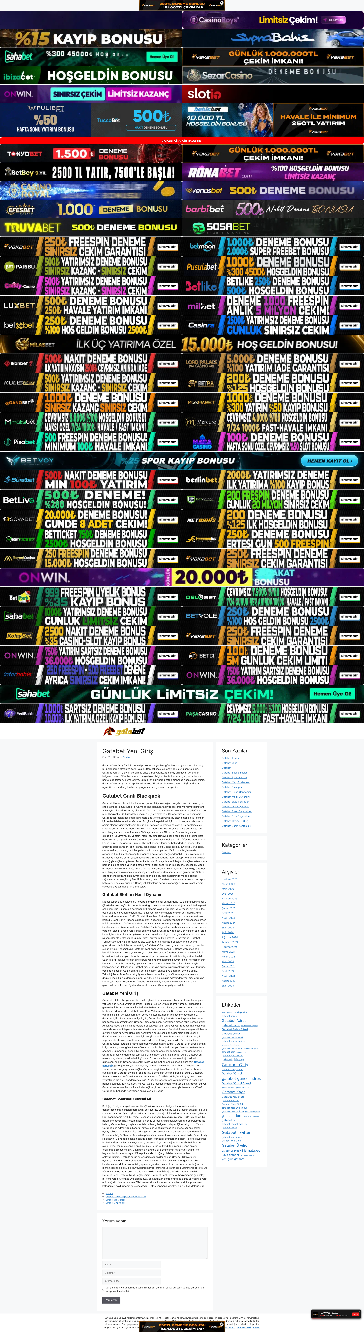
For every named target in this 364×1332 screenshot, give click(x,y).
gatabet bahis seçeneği (249, 1026)
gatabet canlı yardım (251, 1049)
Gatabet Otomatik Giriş (235, 821)
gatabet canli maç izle (233, 1041)
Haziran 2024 (229, 947)
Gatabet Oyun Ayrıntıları (235, 806)
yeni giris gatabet (233, 1159)
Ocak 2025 (228, 913)
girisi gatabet (250, 1150)
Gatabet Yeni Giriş (137, 1196)
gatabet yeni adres (232, 1137)
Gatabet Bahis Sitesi (235, 1029)
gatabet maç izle (230, 1100)
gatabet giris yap (233, 1059)
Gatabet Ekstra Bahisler (235, 801)
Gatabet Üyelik (234, 1145)
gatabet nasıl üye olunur (234, 1107)
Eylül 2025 (228, 893)
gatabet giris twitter (232, 1055)
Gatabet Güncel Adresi (236, 1083)
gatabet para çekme (252, 1112)
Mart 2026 (228, 888)
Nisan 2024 (228, 956)
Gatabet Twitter (236, 1132)
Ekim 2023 (228, 985)
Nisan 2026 (228, 884)
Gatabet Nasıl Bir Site (233, 1104)
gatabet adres (229, 1016)
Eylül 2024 (228, 932)
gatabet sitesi (232, 1116)
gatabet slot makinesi (251, 1116)
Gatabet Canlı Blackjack (117, 1196)
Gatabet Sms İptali (232, 787)
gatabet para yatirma (233, 1111)
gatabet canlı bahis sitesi (231, 1045)
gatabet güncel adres (241, 1078)
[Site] (91, 246)
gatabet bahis (231, 1025)
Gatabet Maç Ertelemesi (236, 782)
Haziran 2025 (229, 898)
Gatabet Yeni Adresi (115, 1200)
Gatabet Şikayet (230, 1150)
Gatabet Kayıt (233, 1092)
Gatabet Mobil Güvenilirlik (236, 796)
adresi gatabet (227, 1013)
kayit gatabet (230, 1155)
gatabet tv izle (229, 1127)
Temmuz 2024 (230, 942)
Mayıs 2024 (228, 951)
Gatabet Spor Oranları (234, 777)
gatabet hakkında (228, 1088)
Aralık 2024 (228, 918)
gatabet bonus (231, 1033)
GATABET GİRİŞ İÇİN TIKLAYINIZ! (182, 140)
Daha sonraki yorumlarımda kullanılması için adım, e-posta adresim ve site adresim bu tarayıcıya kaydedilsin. (155, 1289)
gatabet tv (228, 1120)
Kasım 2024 (228, 922)
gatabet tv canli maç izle (234, 1124)
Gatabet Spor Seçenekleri (236, 816)
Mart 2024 (228, 961)
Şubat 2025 (228, 908)
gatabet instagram (242, 1088)
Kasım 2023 (228, 980)
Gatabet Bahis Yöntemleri (236, 825)
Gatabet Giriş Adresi (115, 1203)
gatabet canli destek (232, 1037)
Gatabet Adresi (230, 758)
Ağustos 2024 (230, 937)
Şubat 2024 (228, 966)
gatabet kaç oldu (233, 1096)
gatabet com (228, 1052)
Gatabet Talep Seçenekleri (237, 811)
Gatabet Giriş (229, 763)
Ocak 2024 (228, 971)
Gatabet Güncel (232, 1073)
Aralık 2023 (228, 976)
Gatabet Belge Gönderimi (236, 792)
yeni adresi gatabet (247, 1155)
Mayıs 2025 (228, 903)
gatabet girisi (241, 1052)
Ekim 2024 (228, 927)
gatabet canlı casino (232, 1048)
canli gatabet (241, 1012)
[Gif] (182, 344)
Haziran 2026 (229, 879)
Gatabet (109, 1193)
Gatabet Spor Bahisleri (235, 772)
